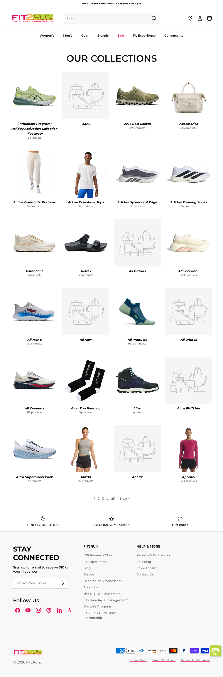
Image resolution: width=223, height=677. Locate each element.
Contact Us (145, 574)
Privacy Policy (138, 660)
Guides (88, 574)
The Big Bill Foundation (102, 594)
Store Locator (147, 568)
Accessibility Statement (195, 660)
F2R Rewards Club (97, 555)
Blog (87, 568)
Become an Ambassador (102, 581)
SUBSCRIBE (62, 583)
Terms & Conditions (164, 660)
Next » (125, 499)
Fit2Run (33, 662)
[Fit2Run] (32, 18)
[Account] (200, 18)
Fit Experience (94, 562)
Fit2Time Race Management (105, 600)
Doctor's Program (97, 606)
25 (113, 499)
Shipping (144, 562)
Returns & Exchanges (153, 555)
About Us (90, 587)
